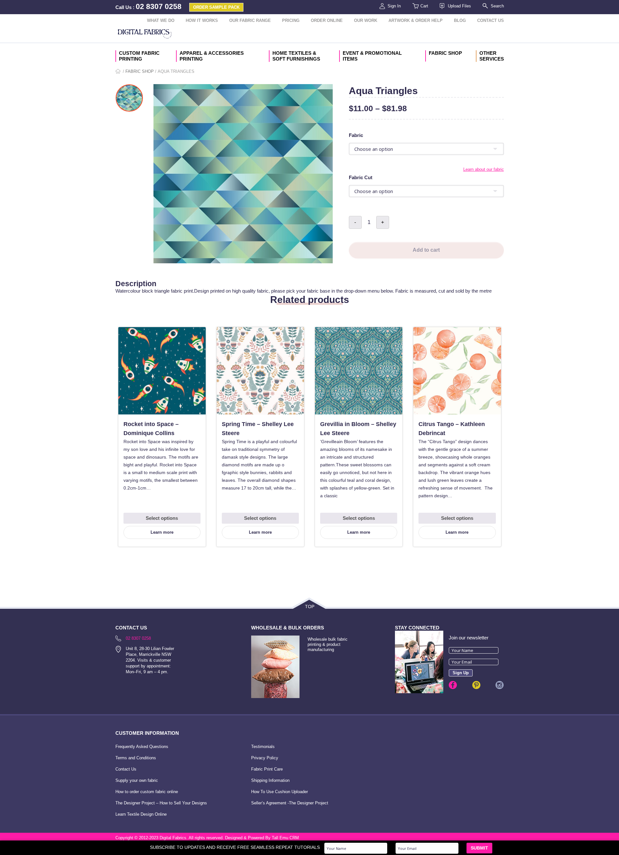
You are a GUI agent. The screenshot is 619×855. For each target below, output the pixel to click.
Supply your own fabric (136, 780)
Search (497, 6)
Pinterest (476, 685)
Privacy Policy (264, 757)
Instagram (500, 685)
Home (118, 71)
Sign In (394, 6)
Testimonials (263, 746)
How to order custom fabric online (146, 791)
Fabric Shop (445, 53)
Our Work (365, 20)
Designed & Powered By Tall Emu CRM (262, 837)
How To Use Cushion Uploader (279, 791)
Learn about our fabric (483, 169)
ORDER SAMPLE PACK (216, 7)
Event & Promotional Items (372, 56)
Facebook (453, 685)
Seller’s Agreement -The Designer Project (289, 803)
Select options (162, 518)
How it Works (202, 20)
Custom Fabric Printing (139, 56)
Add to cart (426, 250)
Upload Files (459, 6)
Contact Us (490, 20)
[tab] (309, 276)
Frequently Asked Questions (141, 746)
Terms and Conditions (135, 757)
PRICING (291, 20)
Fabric (356, 135)
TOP (309, 606)
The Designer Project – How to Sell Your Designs (161, 803)
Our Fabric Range (250, 20)
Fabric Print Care (267, 769)
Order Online (327, 20)
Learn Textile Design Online (141, 814)
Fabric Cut (360, 177)
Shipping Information (270, 780)
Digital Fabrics (144, 34)
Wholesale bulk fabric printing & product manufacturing (328, 644)
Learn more (162, 532)
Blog (460, 20)
